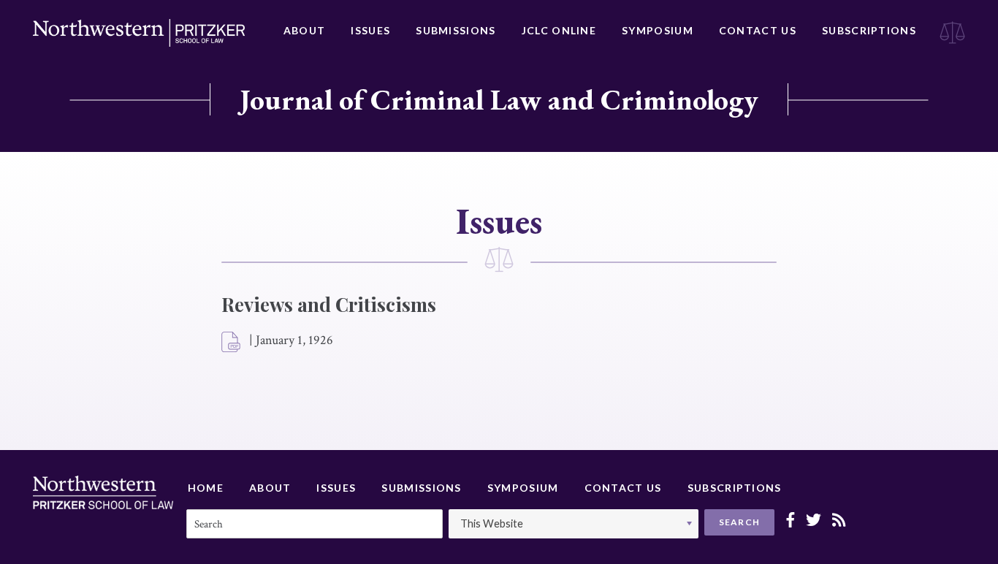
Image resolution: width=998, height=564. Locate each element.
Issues (370, 30)
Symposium (657, 30)
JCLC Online (559, 30)
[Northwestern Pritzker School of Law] (139, 33)
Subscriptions (869, 30)
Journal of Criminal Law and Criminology (499, 99)
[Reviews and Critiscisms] (231, 343)
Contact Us (757, 30)
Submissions (455, 30)
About (304, 30)
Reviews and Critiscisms (328, 304)
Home (206, 487)
